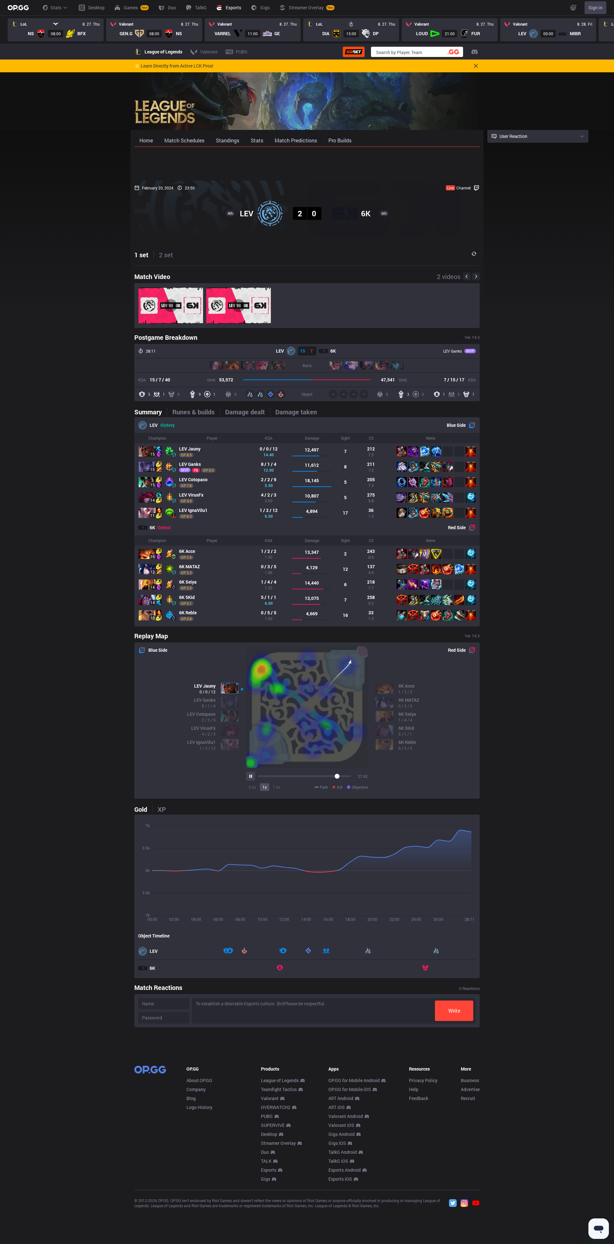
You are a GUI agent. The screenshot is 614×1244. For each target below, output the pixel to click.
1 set (141, 255)
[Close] (476, 66)
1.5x (276, 787)
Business (470, 1080)
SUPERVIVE (273, 1125)
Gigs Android (341, 1134)
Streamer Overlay (278, 1143)
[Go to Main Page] (18, 7)
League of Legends (280, 1080)
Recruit (468, 1098)
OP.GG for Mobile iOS (349, 1089)
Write (454, 1010)
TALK (266, 1161)
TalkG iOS (338, 1161)
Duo (265, 1152)
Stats (56, 7)
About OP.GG (199, 1080)
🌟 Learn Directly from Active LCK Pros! (173, 65)
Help (413, 1089)
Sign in (595, 7)
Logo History (199, 1107)
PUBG (267, 1116)
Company (196, 1089)
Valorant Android (345, 1116)
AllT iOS (336, 1107)
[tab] (150, 412)
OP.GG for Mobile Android (354, 1080)
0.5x (252, 787)
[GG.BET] (354, 52)
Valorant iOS (341, 1125)
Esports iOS (340, 1179)
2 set (166, 255)
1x (265, 787)
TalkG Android (342, 1152)
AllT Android (340, 1098)
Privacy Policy (423, 1080)
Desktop (269, 1134)
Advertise (470, 1089)
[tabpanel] (307, 522)
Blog (191, 1098)
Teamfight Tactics (279, 1089)
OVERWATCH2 (275, 1107)
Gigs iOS (337, 1143)
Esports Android (344, 1170)
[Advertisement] (307, 163)
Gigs (265, 1179)
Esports (268, 1170)
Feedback (418, 1098)
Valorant (270, 1098)
